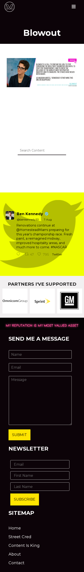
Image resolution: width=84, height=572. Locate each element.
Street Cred (20, 536)
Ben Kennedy (30, 214)
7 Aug (48, 219)
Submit (19, 435)
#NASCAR (59, 247)
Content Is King (24, 545)
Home (15, 528)
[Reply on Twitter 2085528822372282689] (19, 254)
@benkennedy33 (28, 219)
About (15, 554)
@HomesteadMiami (32, 230)
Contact (16, 562)
